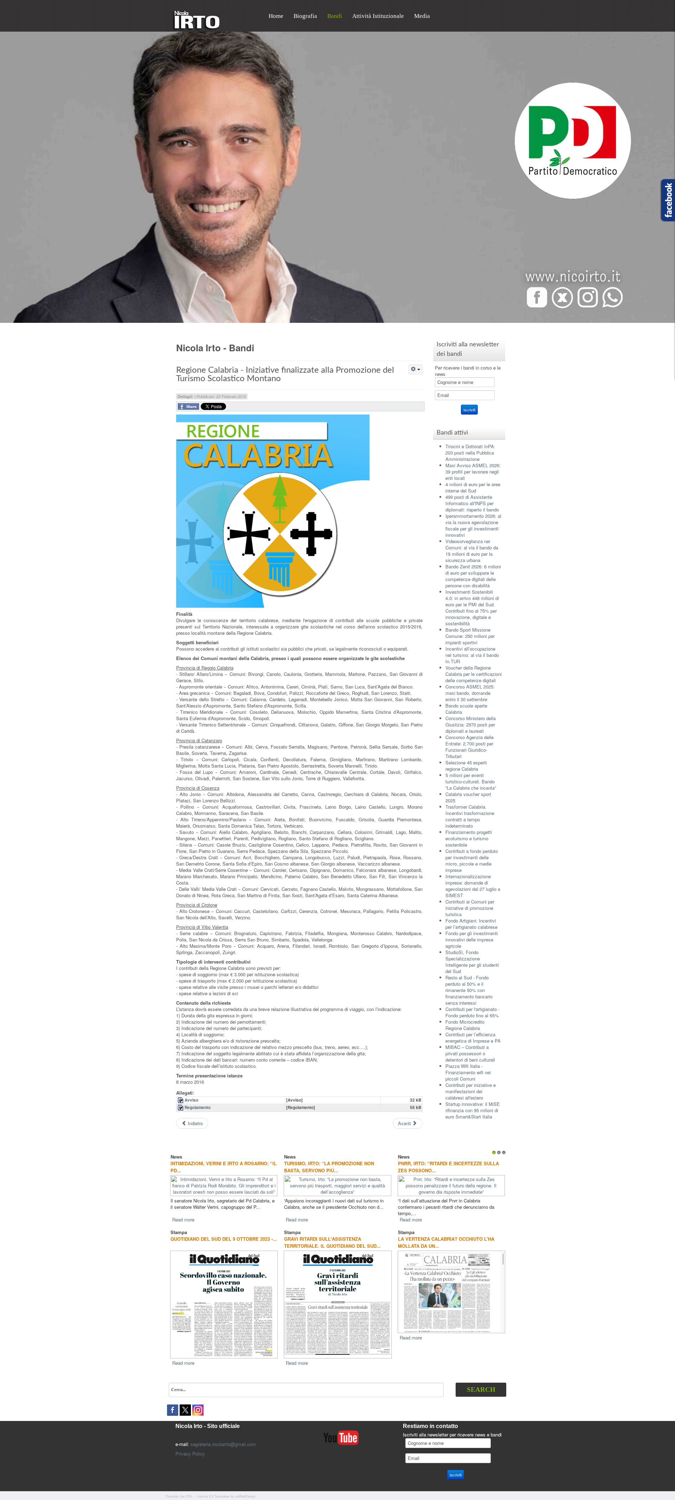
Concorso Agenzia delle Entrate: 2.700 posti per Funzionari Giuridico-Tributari (469, 746)
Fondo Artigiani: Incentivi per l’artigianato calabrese (471, 923)
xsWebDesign (245, 1490)
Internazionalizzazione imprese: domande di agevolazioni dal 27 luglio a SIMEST (472, 886)
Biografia (305, 16)
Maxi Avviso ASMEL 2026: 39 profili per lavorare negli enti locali (473, 471)
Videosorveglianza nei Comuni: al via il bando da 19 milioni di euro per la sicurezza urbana (471, 550)
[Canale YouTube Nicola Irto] (341, 1430)
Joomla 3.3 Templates (213, 1490)
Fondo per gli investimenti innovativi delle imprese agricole (471, 939)
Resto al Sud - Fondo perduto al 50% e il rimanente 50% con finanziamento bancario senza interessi (469, 990)
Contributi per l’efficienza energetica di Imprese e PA (473, 1037)
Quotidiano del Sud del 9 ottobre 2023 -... (224, 1232)
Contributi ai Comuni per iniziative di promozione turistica (469, 908)
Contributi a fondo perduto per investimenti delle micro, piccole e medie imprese (471, 860)
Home (276, 16)
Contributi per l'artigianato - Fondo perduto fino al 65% (472, 1012)
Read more (183, 1213)
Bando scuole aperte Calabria (466, 708)
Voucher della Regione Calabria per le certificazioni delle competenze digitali (473, 674)
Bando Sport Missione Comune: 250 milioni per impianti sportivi (470, 636)
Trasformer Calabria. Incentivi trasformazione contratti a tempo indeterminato (469, 816)
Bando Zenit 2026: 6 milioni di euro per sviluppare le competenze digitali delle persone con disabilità (473, 576)
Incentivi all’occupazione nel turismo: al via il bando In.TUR (472, 655)
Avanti (405, 1123)
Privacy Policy (190, 1447)
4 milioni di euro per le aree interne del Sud (472, 487)
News (176, 1156)
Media (422, 16)
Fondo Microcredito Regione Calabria (464, 1024)
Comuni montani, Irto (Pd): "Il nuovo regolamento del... (216, 1167)
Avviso (191, 1100)
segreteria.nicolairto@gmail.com (223, 1437)
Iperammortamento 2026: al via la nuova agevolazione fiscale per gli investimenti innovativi (473, 525)
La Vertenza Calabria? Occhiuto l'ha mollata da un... (446, 1236)
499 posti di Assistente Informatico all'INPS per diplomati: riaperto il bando (472, 503)
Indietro (194, 1123)
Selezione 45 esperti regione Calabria (466, 765)
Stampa (179, 1225)
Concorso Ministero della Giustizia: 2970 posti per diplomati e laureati (470, 724)
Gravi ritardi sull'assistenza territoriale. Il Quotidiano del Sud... (332, 1236)
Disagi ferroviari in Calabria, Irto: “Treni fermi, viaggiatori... (443, 1167)
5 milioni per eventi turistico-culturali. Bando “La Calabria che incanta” (470, 781)
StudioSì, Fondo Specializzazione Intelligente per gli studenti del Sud (472, 961)
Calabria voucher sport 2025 (468, 797)
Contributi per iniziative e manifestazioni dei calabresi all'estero (470, 1091)
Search (481, 1383)
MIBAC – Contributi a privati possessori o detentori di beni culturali (470, 1053)
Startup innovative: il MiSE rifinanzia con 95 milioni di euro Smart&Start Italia (472, 1110)
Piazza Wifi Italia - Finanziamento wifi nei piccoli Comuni (468, 1072)
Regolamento (198, 1107)
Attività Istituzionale (378, 16)
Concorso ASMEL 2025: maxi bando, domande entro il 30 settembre (470, 693)
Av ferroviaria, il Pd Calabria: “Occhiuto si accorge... (324, 1167)
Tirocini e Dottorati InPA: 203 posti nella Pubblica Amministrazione (470, 452)
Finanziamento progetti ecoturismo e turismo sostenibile (468, 838)
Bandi (334, 16)
